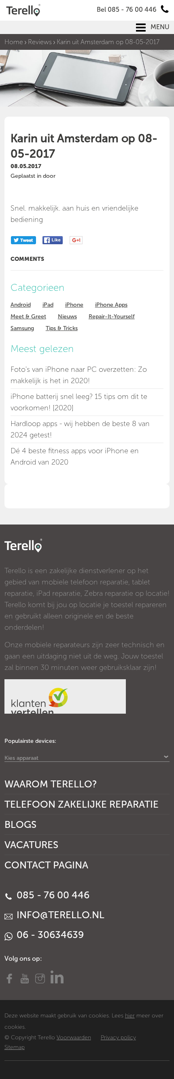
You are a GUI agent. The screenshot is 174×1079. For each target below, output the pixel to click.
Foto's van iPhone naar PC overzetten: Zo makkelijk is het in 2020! (79, 375)
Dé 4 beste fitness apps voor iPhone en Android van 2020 (75, 456)
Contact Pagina (46, 865)
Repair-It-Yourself (112, 316)
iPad (47, 304)
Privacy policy (118, 1037)
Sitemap (14, 1047)
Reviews (40, 42)
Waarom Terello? (50, 784)
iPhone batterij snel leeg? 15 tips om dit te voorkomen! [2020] (79, 402)
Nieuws (67, 316)
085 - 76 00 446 (51, 895)
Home (13, 42)
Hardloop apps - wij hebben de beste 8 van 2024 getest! (80, 429)
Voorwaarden (74, 1037)
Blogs (20, 824)
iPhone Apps (111, 304)
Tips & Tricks (62, 328)
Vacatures (31, 845)
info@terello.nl (59, 915)
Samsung (22, 328)
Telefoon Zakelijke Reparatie (81, 804)
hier (130, 1015)
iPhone (74, 304)
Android (21, 304)
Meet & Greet (28, 316)
